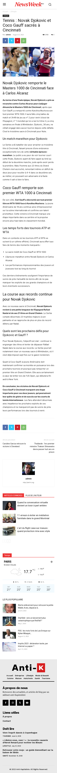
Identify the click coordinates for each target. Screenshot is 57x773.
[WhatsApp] (23, 40)
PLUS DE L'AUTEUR (33, 495)
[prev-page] (4, 541)
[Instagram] (13, 703)
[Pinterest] (17, 40)
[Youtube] (27, 703)
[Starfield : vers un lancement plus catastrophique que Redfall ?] (9, 621)
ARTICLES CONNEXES (13, 495)
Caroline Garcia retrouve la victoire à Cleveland (14, 445)
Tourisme (7, 736)
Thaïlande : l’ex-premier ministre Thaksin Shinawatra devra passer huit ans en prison (42, 447)
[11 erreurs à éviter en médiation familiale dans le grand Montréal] (9, 518)
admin (8, 35)
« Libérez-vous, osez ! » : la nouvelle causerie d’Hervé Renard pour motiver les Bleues (25, 741)
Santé (5, 756)
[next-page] (8, 541)
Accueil (5, 11)
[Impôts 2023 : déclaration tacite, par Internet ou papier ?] (9, 647)
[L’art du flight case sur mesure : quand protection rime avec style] (9, 531)
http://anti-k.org (28, 482)
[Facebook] (5, 40)
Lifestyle (13, 11)
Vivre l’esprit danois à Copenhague (20, 733)
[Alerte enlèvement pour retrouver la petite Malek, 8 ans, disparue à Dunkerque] (9, 608)
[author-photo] (28, 475)
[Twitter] (11, 40)
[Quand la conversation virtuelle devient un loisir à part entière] (9, 505)
